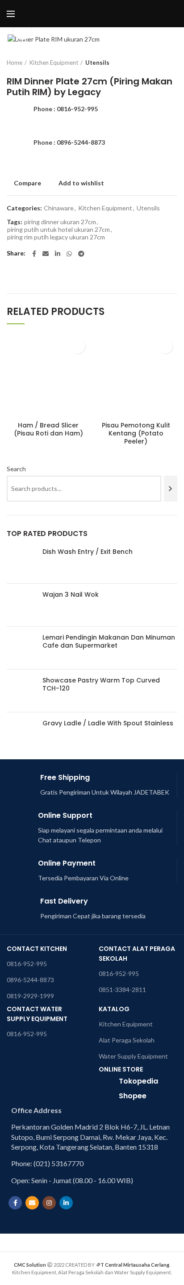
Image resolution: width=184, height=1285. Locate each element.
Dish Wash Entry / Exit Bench (87, 552)
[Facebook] (34, 254)
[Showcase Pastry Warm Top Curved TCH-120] (21, 690)
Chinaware (59, 208)
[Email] (45, 254)
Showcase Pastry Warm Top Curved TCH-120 (101, 684)
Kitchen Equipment (53, 62)
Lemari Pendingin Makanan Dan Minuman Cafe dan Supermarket (108, 641)
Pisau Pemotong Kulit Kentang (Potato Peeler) (136, 433)
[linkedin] (57, 254)
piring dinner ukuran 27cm (60, 222)
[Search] (170, 489)
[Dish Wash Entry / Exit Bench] (21, 562)
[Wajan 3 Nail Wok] (21, 604)
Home (14, 62)
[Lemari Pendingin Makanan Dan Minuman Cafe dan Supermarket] (21, 647)
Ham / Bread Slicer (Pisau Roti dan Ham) (48, 429)
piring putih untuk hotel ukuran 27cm (58, 229)
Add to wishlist (81, 183)
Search (16, 469)
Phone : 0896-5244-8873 (69, 142)
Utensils (97, 62)
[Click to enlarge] (22, 31)
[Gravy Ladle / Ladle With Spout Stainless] (21, 733)
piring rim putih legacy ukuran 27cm (56, 237)
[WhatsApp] (69, 254)
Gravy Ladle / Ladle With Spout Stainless (107, 723)
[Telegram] (81, 254)
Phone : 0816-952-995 (65, 109)
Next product (172, 62)
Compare (27, 183)
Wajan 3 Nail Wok (70, 594)
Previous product (155, 62)
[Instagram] (49, 1203)
